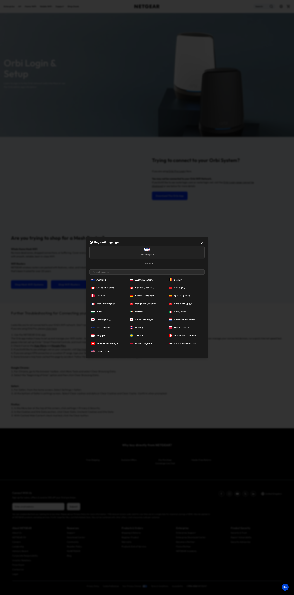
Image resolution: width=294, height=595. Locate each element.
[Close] (202, 242)
